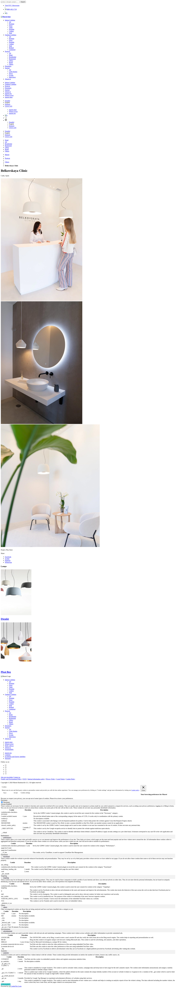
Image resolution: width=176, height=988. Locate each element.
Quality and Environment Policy (11, 779)
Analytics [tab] (4, 951)
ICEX (25, 779)
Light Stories (13, 72)
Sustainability (9, 749)
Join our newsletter (7, 777)
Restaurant (12, 59)
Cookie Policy (70, 779)
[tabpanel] (88, 820)
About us (8, 79)
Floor (10, 26)
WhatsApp (8, 562)
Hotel (11, 55)
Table (11, 27)
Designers (8, 66)
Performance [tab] (5, 835)
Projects (7, 51)
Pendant (11, 24)
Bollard (11, 48)
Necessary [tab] (4, 800)
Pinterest (7, 560)
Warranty (8, 758)
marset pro (8, 93)
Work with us (9, 746)
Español (7, 101)
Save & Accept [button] (5, 984)
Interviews (12, 77)
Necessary (6, 802)
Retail (11, 62)
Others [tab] (3, 905)
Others (11, 64)
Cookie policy (135, 790)
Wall (10, 33)
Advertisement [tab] (5, 929)
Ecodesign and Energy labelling (15, 756)
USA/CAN (8, 106)
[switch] (2, 837)
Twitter (7, 559)
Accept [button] (16, 793)
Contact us (16, 777)
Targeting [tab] (4, 876)
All (10, 22)
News (11, 73)
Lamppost (12, 49)
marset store (9, 97)
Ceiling (11, 31)
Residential (12, 57)
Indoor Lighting (10, 20)
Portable (11, 29)
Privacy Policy (50, 779)
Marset (7, 155)
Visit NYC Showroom (12, 5)
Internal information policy (36, 779)
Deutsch (7, 104)
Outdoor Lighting (10, 35)
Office (11, 61)
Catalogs (7, 755)
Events (11, 75)
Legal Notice (60, 779)
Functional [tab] (4, 854)
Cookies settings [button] (25, 793)
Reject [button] (4, 793)
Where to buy (9, 95)
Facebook (8, 557)
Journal (7, 68)
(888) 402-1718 (12, 9)
